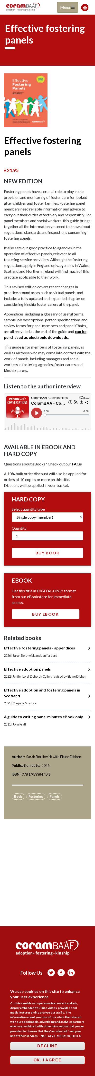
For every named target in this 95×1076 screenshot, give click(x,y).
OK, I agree (48, 1060)
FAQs (77, 464)
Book (18, 796)
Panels (54, 796)
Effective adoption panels (27, 669)
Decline (47, 1046)
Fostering (35, 796)
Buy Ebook (45, 614)
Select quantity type (28, 509)
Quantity (19, 528)
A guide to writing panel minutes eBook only (43, 716)
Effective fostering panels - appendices (39, 648)
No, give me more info (61, 1036)
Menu (65, 7)
